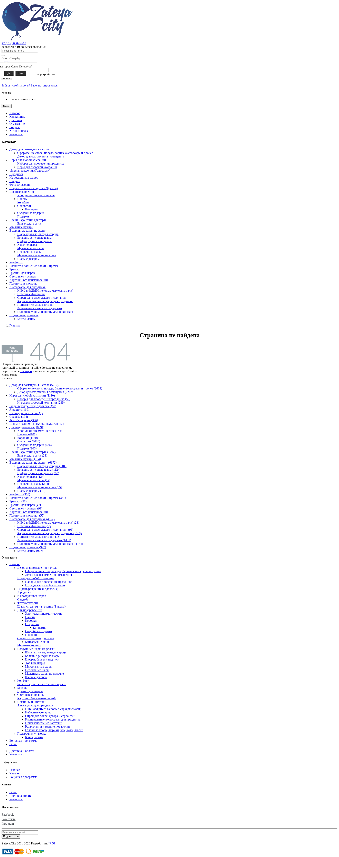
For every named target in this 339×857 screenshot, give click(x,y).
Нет (20, 73)
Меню (6, 106)
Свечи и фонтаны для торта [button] (27, 220)
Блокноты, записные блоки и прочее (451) (37, 497)
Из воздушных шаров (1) (26, 413)
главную (26, 371)
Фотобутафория (19, 184)
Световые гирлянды (22, 276)
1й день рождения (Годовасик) (29, 170)
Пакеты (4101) (26, 434)
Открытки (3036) (28, 441)
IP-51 (51, 843)
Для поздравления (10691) (26, 427)
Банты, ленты (26, 318)
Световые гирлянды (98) (25, 508)
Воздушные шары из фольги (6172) (32, 462)
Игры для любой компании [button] (27, 160)
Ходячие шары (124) (30, 476)
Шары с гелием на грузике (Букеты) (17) (36, 423)
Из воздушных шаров (23, 177)
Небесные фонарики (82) (34, 526)
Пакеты (22, 198)
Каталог (14, 564)
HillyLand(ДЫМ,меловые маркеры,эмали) (45, 290)
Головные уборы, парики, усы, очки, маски (46, 311)
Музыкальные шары (30, 248)
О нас (13, 744)
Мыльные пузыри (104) (25, 459)
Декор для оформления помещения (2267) (45, 392)
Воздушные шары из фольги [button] (28, 230)
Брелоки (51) (17, 501)
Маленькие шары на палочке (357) (40, 487)
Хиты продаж (18, 130)
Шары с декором (28, 258)
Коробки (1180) (27, 437)
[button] (14, 113)
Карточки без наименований (28, 280)
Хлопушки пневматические (36, 195)
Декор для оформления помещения (40, 156)
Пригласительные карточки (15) (38, 536)
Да (9, 73)
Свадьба (14, 181)
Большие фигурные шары (34, 237)
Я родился (16, 174)
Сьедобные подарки (30, 213)
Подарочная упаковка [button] (23, 315)
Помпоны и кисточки (23, 283)
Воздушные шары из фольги (36, 648)
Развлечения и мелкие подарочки (39, 308)
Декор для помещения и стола (37, 567)
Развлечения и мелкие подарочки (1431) (44, 540)
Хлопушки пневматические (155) (39, 430)
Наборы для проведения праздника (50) (43, 399)
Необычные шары (29, 251)
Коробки (23, 202)
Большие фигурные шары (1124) (38, 469)
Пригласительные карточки (35, 304)
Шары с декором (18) (31, 490)
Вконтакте (8, 819)
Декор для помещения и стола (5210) (33, 385)
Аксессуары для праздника (35, 705)
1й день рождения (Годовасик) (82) (32, 406)
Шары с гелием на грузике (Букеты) (33, 188)
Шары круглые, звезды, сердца (37, 234)
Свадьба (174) (18, 416)
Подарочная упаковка (31, 733)
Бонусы (14, 127)
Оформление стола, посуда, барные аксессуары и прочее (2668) (59, 388)
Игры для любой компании (35, 578)
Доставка (15, 120)
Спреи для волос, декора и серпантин (42, 297)
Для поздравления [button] (21, 191)
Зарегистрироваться (44, 85)
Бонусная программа (23, 740)
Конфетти (16, 262)
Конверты (31, 209)
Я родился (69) (19, 409)
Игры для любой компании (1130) (32, 395)
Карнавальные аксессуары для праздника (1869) (49, 533)
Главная (14, 769)
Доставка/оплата (20, 795)
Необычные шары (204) (33, 483)
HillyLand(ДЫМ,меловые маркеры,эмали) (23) (48, 522)
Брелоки (15, 269)
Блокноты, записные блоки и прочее (33, 265)
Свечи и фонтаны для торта (35, 638)
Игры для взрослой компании (37, 167)
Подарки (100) (26, 448)
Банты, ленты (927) (30, 550)
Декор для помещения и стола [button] (29, 149)
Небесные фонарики (31, 294)
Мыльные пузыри (21, 227)
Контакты (16, 134)
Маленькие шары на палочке (36, 255)
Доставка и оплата (21, 750)
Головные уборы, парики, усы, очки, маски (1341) (50, 543)
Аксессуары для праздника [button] (27, 287)
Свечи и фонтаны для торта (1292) (32, 452)
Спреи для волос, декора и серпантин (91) (45, 529)
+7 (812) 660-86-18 (14, 43)
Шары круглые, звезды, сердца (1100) (42, 466)
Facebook (8, 814)
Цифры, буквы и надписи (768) (38, 473)
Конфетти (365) (19, 494)
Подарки (23, 216)
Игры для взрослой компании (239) (41, 402)
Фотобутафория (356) (23, 420)
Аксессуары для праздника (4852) (32, 519)
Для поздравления (29, 610)
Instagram (8, 823)
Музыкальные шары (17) (33, 480)
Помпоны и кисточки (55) (26, 515)
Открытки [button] (24, 205)
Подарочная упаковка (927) (27, 547)
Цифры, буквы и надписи (34, 241)
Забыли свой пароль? (16, 85)
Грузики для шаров (22, 273)
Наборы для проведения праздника (40, 163)
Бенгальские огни (29, 223)
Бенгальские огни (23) (32, 455)
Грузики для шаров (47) (25, 505)
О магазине (17, 123)
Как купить (17, 116)
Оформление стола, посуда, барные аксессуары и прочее (55, 153)
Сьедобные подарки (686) (34, 445)
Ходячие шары (27, 244)
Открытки (32, 624)
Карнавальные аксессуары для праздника (45, 301)
